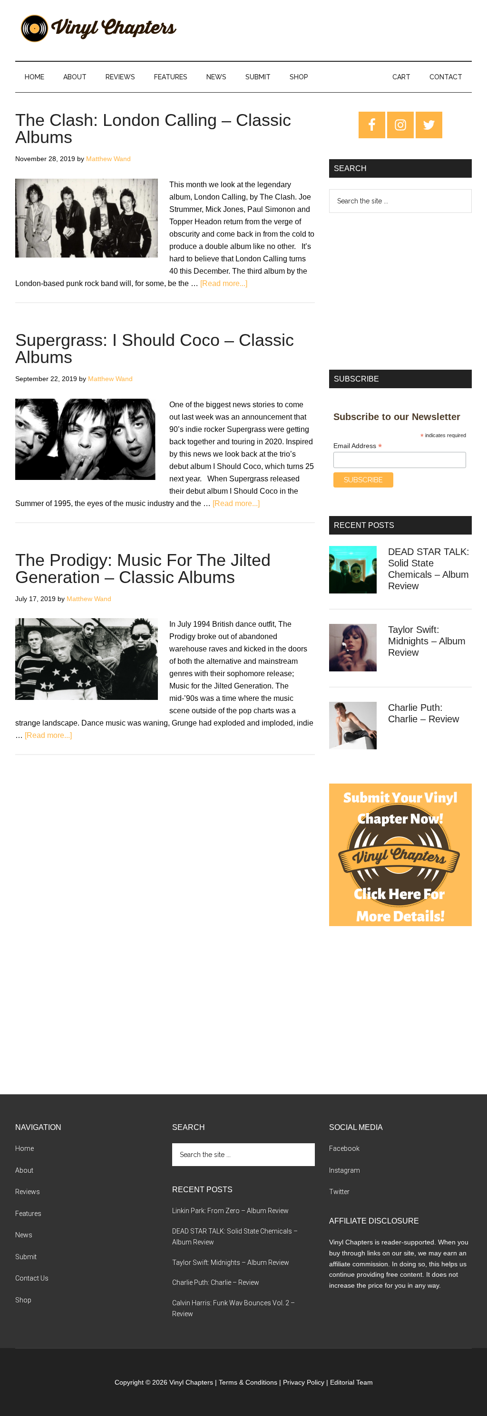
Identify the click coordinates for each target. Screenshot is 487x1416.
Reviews (27, 1192)
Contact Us (32, 1278)
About (24, 1170)
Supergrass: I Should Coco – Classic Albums (154, 348)
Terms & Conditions (248, 1382)
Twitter (339, 1192)
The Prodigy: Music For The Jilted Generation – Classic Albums (143, 568)
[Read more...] (223, 283)
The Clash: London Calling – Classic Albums (153, 128)
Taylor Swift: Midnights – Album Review (427, 641)
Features (28, 1213)
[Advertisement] (400, 291)
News (23, 1235)
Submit (26, 1257)
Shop (23, 1300)
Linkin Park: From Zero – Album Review (230, 1211)
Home (24, 1148)
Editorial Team (351, 1382)
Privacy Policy (303, 1382)
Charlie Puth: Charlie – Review (215, 1282)
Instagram (344, 1170)
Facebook (344, 1148)
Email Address (357, 445)
